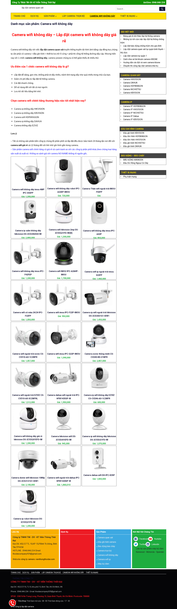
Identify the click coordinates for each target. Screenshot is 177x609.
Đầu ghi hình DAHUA (132, 146)
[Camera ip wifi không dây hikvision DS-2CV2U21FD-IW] (99, 432)
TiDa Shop (22, 601)
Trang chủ (19, 16)
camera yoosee (55, 58)
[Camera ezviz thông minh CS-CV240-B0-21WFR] (99, 349)
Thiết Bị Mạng (127, 16)
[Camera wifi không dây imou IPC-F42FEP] (28, 267)
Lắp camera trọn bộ (73, 16)
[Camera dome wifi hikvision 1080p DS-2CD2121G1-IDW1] (28, 473)
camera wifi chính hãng (33, 149)
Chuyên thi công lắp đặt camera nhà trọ (140, 66)
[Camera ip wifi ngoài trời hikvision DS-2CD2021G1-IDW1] (99, 308)
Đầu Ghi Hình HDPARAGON (135, 136)
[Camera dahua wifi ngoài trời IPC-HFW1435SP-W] (63, 391)
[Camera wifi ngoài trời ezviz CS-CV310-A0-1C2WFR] (28, 349)
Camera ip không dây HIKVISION (29, 109)
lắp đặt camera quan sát (52, 50)
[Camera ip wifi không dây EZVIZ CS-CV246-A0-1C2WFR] (99, 391)
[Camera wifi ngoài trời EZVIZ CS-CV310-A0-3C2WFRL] (28, 391)
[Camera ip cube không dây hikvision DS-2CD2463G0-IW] (28, 226)
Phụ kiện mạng (130, 176)
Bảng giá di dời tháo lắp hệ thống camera (141, 36)
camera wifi (16, 145)
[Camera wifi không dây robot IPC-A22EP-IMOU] (63, 184)
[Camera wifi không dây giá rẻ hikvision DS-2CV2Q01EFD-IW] (28, 432)
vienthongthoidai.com (45, 559)
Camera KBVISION (131, 92)
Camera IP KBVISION (133, 119)
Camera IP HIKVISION (133, 109)
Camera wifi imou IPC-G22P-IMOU (63, 354)
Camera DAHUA (130, 82)
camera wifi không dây (36, 58)
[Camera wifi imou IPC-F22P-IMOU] (63, 308)
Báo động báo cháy (106, 546)
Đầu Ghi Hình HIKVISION (134, 139)
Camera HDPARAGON (133, 86)
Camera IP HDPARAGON (134, 106)
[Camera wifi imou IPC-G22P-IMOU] (63, 349)
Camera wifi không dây (102, 16)
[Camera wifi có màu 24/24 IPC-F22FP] (28, 308)
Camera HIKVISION (132, 79)
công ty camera (28, 559)
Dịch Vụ (34, 16)
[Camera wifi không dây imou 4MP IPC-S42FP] (28, 185)
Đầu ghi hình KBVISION (133, 133)
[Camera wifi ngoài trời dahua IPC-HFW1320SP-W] (63, 473)
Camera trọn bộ (105, 550)
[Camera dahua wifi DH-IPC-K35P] (99, 471)
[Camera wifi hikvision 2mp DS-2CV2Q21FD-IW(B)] (63, 225)
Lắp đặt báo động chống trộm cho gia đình (142, 46)
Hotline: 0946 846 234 (154, 2)
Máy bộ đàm (103, 564)
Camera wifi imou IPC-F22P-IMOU (63, 312)
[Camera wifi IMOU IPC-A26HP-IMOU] (63, 267)
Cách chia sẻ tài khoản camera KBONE (140, 59)
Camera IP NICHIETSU (133, 113)
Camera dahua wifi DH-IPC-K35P (99, 475)
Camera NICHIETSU (132, 89)
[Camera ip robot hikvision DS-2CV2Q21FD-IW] (28, 514)
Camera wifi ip (104, 559)
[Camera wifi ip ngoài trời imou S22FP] (99, 267)
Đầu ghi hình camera (107, 542)
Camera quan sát (105, 537)
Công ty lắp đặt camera (24, 606)
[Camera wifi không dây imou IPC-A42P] (99, 226)
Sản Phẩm (49, 16)
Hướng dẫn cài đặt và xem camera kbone (141, 62)
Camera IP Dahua (131, 116)
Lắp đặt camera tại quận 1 (135, 56)
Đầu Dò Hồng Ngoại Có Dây (135, 163)
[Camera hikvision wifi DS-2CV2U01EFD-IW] (63, 432)
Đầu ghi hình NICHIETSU (134, 143)
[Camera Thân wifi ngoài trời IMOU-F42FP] (99, 184)
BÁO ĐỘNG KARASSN (133, 160)
